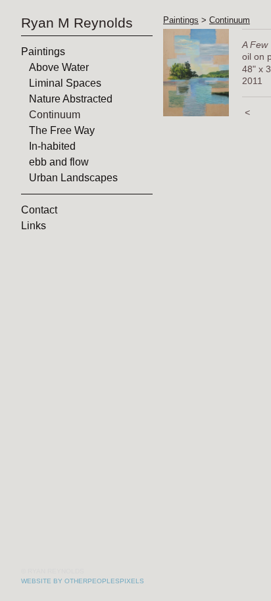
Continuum (54, 114)
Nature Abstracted (70, 98)
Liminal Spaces (65, 83)
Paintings (43, 51)
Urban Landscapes (73, 177)
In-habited (52, 146)
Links (33, 225)
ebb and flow (59, 161)
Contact (39, 209)
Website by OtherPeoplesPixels (82, 581)
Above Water (59, 67)
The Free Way (62, 130)
